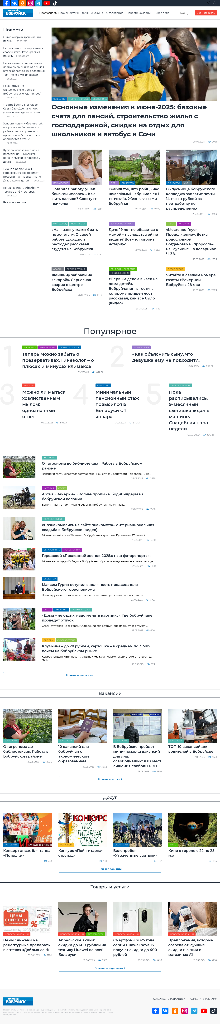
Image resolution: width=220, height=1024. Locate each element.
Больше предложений (110, 968)
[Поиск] (214, 2)
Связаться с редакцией (169, 998)
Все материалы (206, 12)
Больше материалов (80, 675)
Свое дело (162, 12)
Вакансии (50, 457)
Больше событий (110, 869)
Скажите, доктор (70, 347)
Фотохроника (72, 550)
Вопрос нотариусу (121, 224)
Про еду (48, 640)
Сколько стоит (66, 640)
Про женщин (47, 347)
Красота (29, 385)
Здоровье (30, 347)
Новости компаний (139, 12)
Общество (59, 99)
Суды (187, 183)
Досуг (47, 609)
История (184, 224)
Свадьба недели (180, 385)
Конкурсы (66, 845)
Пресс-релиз (175, 269)
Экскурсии (121, 845)
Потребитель (96, 934)
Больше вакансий (110, 779)
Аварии (57, 269)
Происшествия (68, 12)
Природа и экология (122, 269)
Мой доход (60, 224)
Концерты (11, 845)
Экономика (100, 99)
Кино (173, 845)
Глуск (171, 224)
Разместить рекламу (203, 998)
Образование (52, 550)
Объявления (114, 12)
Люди (113, 183)
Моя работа (78, 224)
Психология (60, 183)
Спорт (62, 488)
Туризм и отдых (79, 99)
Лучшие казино (92, 12)
